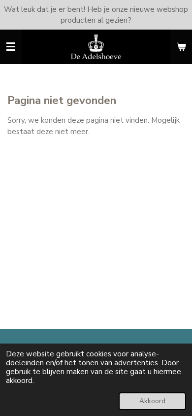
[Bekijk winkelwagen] (181, 47)
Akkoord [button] (152, 401)
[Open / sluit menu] (11, 47)
